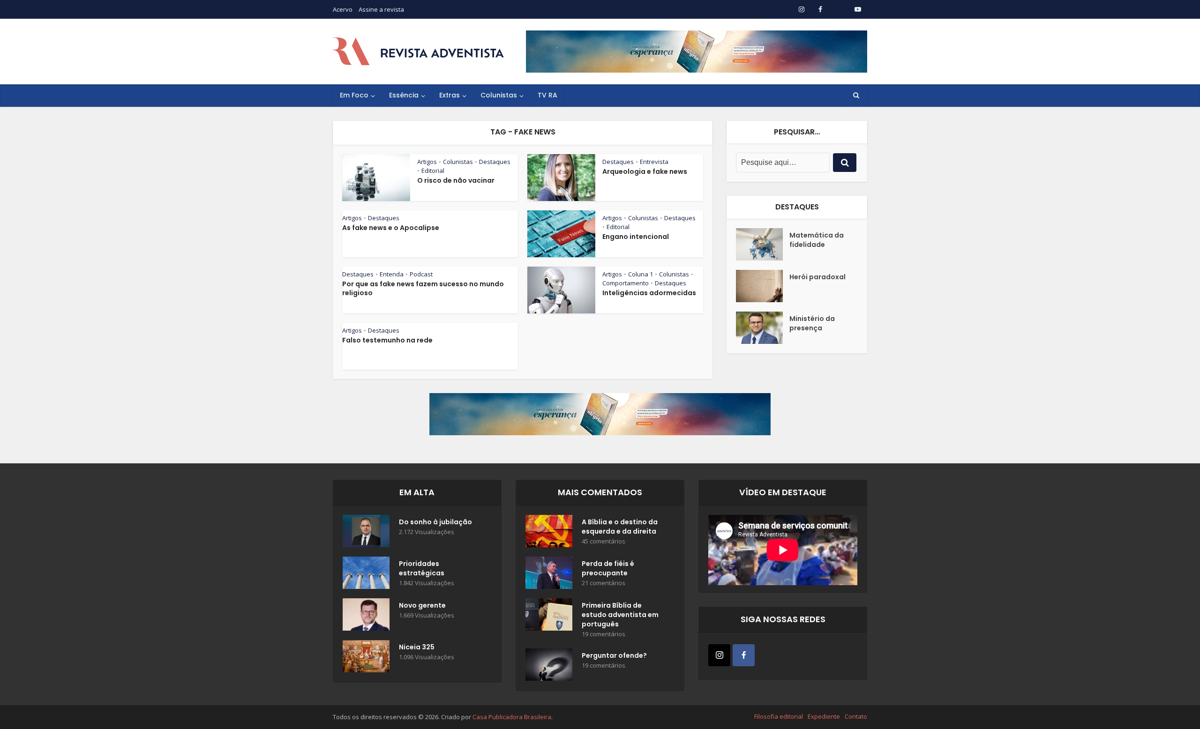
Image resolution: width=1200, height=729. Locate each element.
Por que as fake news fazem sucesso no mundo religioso (423, 288)
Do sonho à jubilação (435, 522)
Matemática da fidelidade (816, 240)
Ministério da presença (812, 323)
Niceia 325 (417, 647)
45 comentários (603, 541)
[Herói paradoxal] (762, 286)
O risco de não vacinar (456, 180)
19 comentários (603, 634)
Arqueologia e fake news (644, 171)
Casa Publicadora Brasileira (511, 717)
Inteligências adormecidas (649, 293)
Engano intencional (635, 236)
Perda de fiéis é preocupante (608, 568)
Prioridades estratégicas (421, 568)
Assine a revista (381, 9)
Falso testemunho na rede (387, 340)
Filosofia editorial (778, 716)
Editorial (432, 170)
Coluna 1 (640, 274)
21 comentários (603, 583)
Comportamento (625, 283)
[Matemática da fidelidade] (762, 244)
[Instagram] (719, 655)
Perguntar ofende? (614, 655)
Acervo (342, 9)
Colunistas (498, 95)
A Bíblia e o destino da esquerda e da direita (620, 526)
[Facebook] (744, 655)
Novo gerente (422, 605)
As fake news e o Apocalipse (390, 227)
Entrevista (654, 161)
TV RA (547, 95)
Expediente (824, 716)
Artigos (427, 161)
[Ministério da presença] (762, 328)
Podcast (421, 274)
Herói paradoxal (817, 277)
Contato (856, 716)
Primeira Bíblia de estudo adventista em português (620, 615)
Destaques (494, 161)
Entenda (392, 274)
